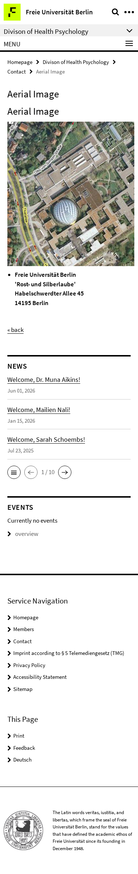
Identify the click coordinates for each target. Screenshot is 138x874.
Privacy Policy (29, 665)
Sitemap (22, 688)
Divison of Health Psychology (76, 61)
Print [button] (18, 735)
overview (26, 534)
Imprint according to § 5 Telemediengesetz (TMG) (68, 652)
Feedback (24, 747)
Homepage (19, 61)
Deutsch (22, 759)
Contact (16, 71)
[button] (14, 472)
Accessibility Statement (40, 676)
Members (23, 629)
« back (15, 330)
